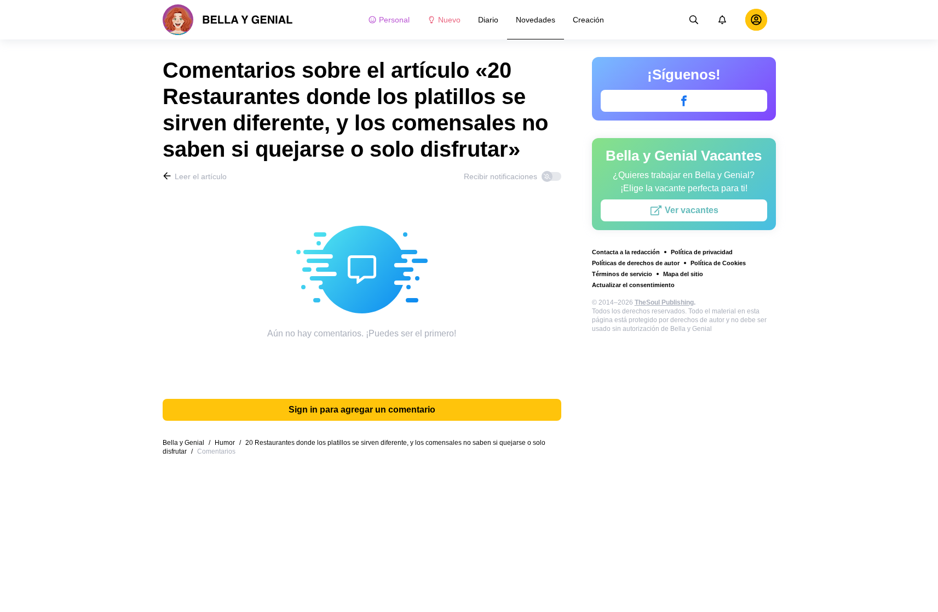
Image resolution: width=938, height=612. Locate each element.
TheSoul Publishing (664, 302)
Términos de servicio (622, 274)
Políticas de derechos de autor (636, 263)
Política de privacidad (702, 252)
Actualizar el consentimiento (633, 285)
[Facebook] (684, 101)
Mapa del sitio (683, 274)
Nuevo (449, 19)
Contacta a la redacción (626, 252)
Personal (394, 19)
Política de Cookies (718, 263)
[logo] (228, 19)
